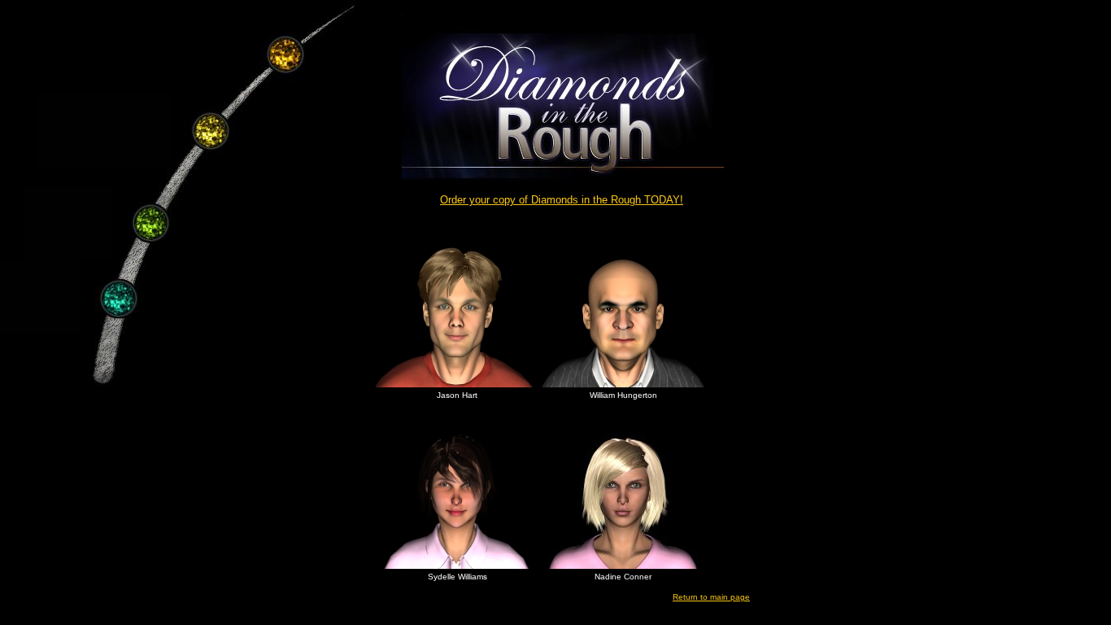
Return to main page (711, 596)
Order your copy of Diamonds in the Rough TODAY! (561, 200)
